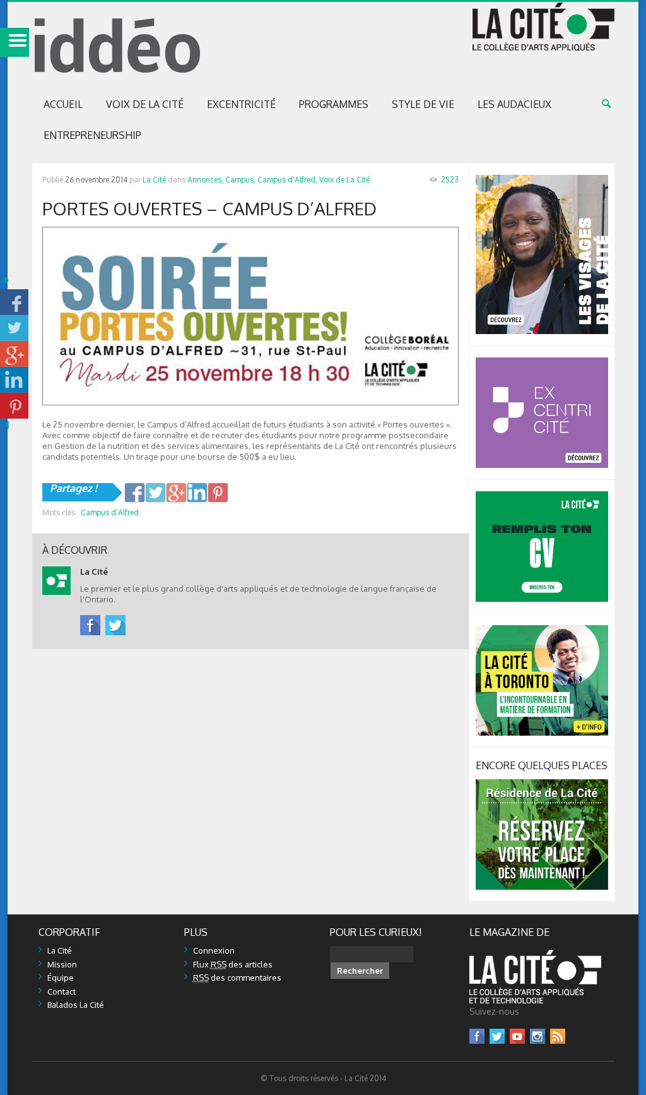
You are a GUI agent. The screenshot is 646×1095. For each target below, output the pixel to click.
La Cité (154, 179)
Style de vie (423, 104)
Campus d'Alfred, (287, 179)
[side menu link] (14, 42)
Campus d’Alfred (110, 512)
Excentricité (241, 104)
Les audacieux (514, 104)
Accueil (63, 104)
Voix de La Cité (145, 104)
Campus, (240, 179)
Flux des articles (233, 964)
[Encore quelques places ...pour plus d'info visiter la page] (542, 784)
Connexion (214, 950)
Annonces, (205, 179)
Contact (61, 991)
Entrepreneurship (92, 135)
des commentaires (237, 977)
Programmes (333, 104)
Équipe (60, 977)
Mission (62, 964)
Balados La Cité (75, 1005)
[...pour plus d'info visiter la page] (542, 180)
